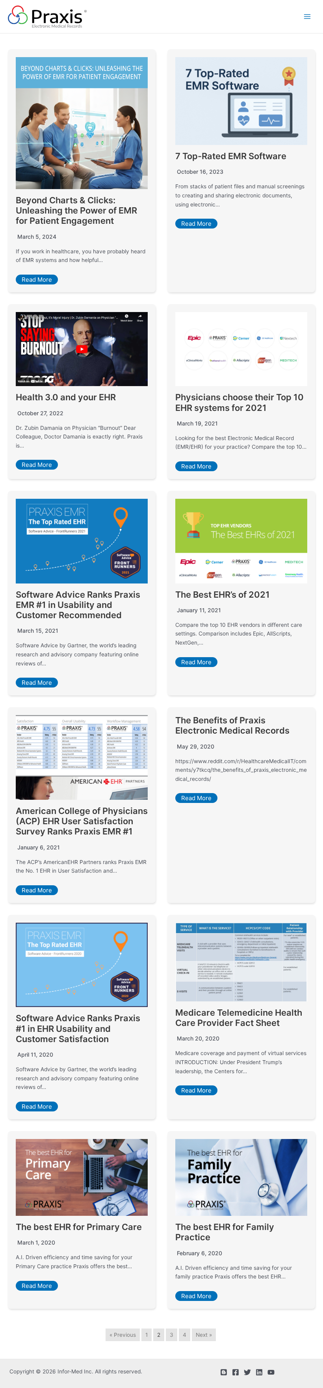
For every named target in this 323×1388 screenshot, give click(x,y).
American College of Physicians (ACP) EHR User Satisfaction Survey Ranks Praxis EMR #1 (82, 821)
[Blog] (223, 1372)
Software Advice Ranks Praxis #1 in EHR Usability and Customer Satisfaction (78, 1028)
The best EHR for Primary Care (79, 1227)
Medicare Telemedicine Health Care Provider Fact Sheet (238, 1017)
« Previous (123, 1335)
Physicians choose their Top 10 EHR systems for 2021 (239, 402)
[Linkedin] (259, 1372)
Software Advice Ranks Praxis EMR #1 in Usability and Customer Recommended (78, 605)
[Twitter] (247, 1372)
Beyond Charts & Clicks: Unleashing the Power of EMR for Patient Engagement (76, 210)
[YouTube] (271, 1372)
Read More (37, 279)
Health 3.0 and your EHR (66, 397)
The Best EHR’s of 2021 (222, 594)
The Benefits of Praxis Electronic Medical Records (232, 725)
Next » (204, 1335)
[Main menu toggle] (307, 17)
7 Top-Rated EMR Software (230, 156)
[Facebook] (235, 1372)
